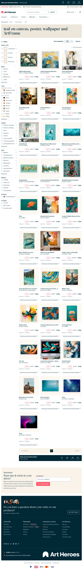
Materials (32, 17)
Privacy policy (56, 563)
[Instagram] (11, 544)
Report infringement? (46, 563)
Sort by (78, 41)
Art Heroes (66, 521)
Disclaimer (37, 563)
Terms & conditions (28, 563)
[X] (18, 544)
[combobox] (36, 12)
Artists (23, 17)
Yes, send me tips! (43, 484)
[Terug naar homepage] (8, 12)
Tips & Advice (43, 17)
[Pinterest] (13, 544)
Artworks (3, 17)
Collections (14, 17)
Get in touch (74, 512)
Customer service (49, 521)
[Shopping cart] (80, 12)
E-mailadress (40, 476)
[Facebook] (16, 544)
